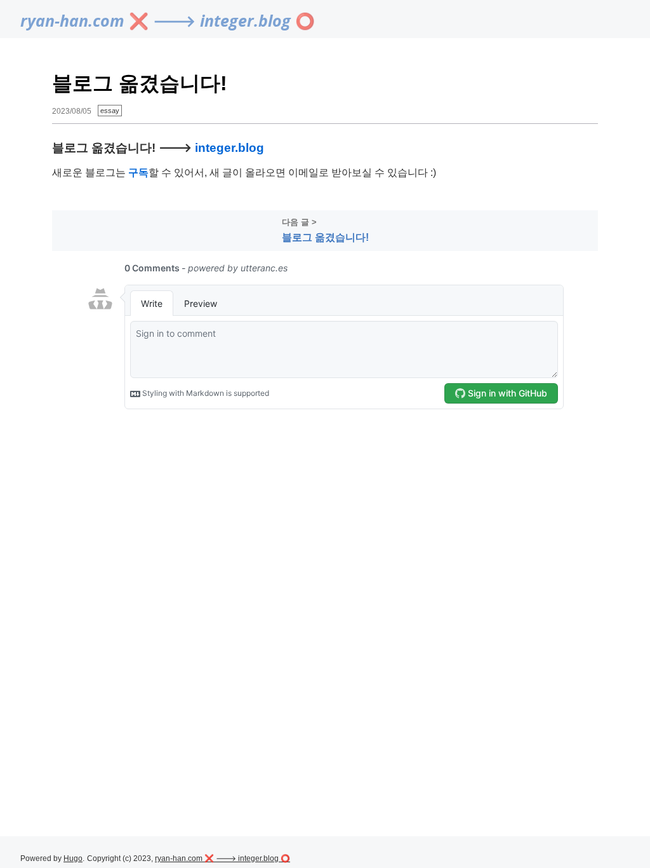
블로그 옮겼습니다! (325, 237)
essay (109, 110)
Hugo (73, 858)
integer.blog (229, 147)
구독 (138, 172)
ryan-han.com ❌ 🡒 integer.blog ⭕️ (167, 20)
